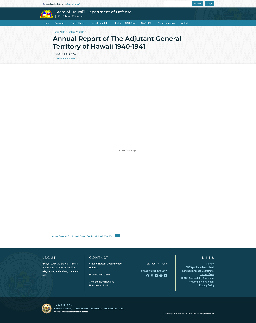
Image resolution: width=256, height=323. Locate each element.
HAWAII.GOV (63, 305)
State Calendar (110, 308)
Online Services (81, 308)
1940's (80, 32)
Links (118, 23)
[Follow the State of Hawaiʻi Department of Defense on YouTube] (161, 275)
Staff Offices (77, 23)
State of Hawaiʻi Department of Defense (93, 12)
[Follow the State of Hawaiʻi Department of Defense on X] (156, 275)
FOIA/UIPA (145, 23)
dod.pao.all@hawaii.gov (154, 270)
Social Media (96, 308)
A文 (209, 4)
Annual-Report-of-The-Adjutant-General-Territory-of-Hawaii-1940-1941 (82, 236)
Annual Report (70, 58)
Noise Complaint (166, 23)
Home (47, 23)
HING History (68, 32)
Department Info (99, 23)
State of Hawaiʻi (73, 4)
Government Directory (63, 308)
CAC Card (130, 23)
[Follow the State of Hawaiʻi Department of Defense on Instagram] (152, 275)
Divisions (59, 23)
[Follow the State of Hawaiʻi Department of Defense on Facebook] (147, 275)
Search (197, 4)
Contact (184, 23)
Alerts (121, 308)
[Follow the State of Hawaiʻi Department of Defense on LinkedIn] (165, 275)
